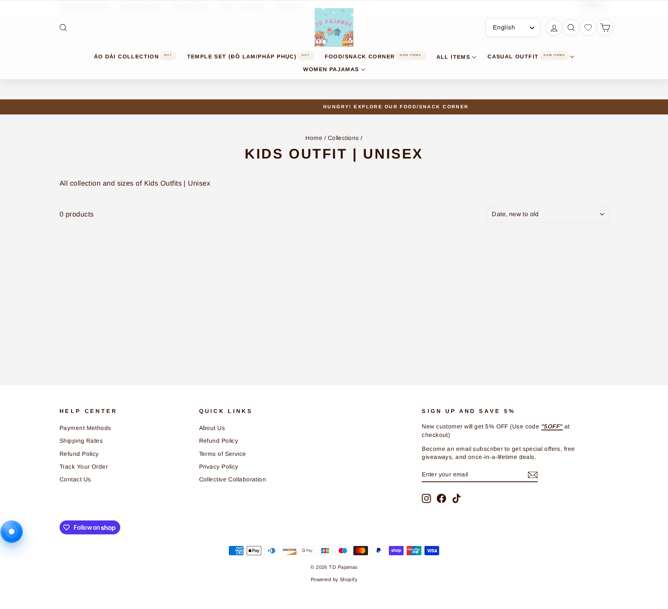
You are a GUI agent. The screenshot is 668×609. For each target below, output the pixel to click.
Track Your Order (84, 466)
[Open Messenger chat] (11, 531)
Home (313, 138)
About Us (212, 428)
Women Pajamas (331, 69)
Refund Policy (79, 453)
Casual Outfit (526, 56)
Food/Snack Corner (373, 56)
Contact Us (75, 479)
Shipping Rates (81, 440)
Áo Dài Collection (133, 56)
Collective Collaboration (232, 479)
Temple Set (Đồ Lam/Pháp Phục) (248, 56)
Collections (343, 138)
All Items (453, 57)
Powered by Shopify (334, 579)
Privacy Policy (219, 466)
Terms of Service (222, 453)
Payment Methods (85, 428)
